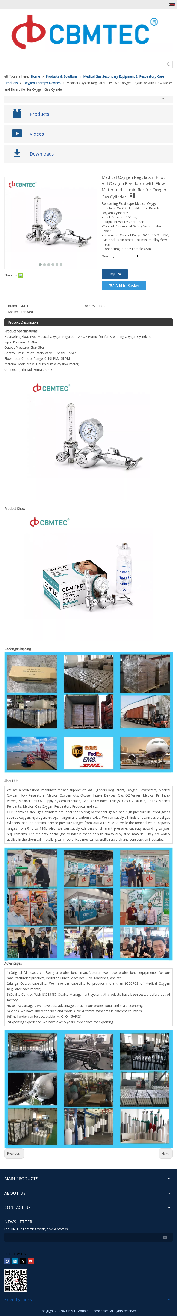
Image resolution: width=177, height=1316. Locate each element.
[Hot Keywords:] (168, 64)
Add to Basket (127, 285)
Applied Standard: (21, 312)
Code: (87, 306)
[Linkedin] (15, 1261)
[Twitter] (23, 1261)
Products (39, 114)
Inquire (115, 274)
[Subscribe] (165, 1237)
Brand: (13, 306)
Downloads (42, 154)
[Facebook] (7, 1261)
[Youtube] (31, 1261)
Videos (37, 134)
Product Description (23, 322)
